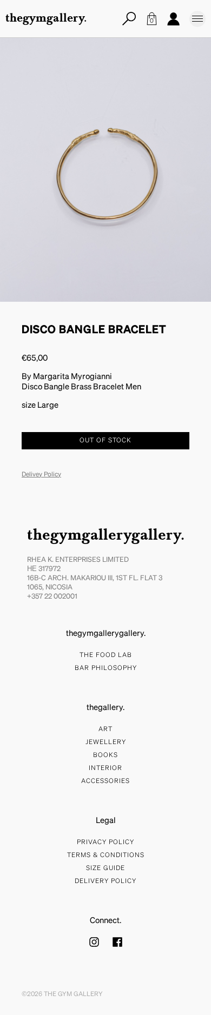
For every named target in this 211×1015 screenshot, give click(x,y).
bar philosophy (106, 668)
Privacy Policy (105, 842)
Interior (105, 768)
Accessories (105, 781)
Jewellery (105, 742)
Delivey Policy (41, 475)
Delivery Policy (105, 881)
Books (105, 755)
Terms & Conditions (105, 855)
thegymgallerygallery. (105, 536)
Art (105, 729)
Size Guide (105, 868)
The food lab (106, 655)
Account (173, 19)
